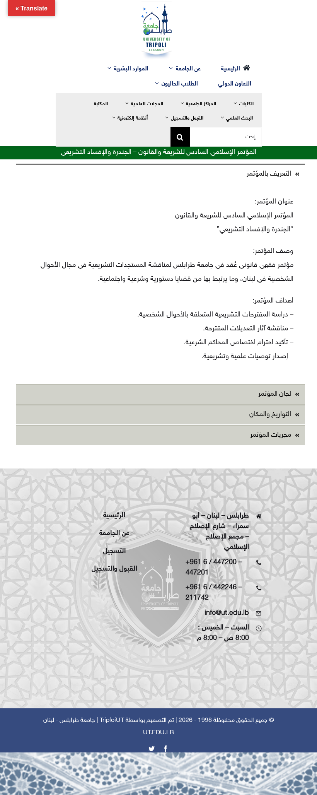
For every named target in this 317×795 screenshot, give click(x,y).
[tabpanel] (160, 283)
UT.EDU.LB (158, 733)
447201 (197, 573)
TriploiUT (112, 720)
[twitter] (151, 748)
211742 (197, 598)
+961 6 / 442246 (211, 587)
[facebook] (165, 748)
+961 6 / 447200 (211, 562)
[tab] (160, 174)
